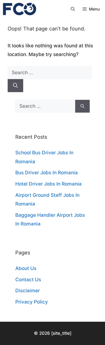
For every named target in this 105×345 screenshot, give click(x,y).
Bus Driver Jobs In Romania (46, 173)
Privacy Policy (31, 302)
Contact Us (28, 280)
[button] (73, 9)
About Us (25, 268)
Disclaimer (27, 291)
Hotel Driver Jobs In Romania (48, 184)
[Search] (15, 85)
